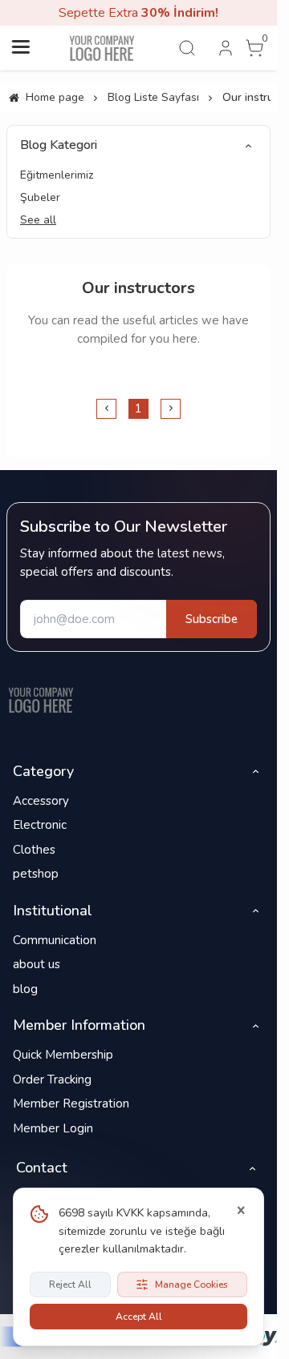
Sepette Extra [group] (138, 13)
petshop (36, 874)
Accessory (41, 801)
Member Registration (71, 1104)
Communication (54, 940)
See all (38, 219)
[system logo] (102, 48)
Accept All (139, 1316)
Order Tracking (52, 1080)
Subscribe (211, 619)
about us (36, 964)
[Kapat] (241, 1211)
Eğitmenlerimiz (56, 175)
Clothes (34, 850)
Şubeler (40, 197)
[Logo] (40, 700)
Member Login (53, 1128)
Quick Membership (63, 1055)
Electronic (40, 825)
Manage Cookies (191, 1284)
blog (25, 989)
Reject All (70, 1284)
